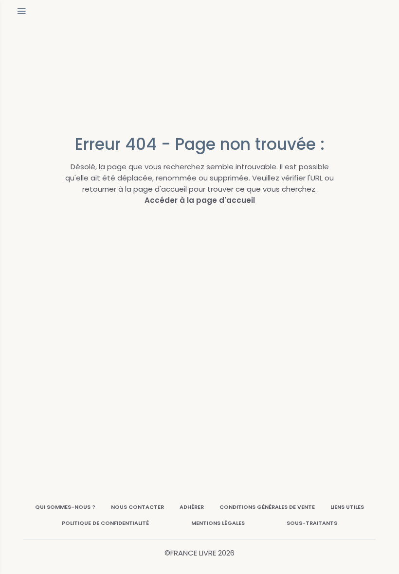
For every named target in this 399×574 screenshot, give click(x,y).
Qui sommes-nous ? (65, 507)
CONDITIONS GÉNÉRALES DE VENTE (267, 507)
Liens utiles (347, 507)
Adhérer (192, 507)
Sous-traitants (312, 523)
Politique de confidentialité (105, 523)
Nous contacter (137, 507)
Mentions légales (218, 523)
